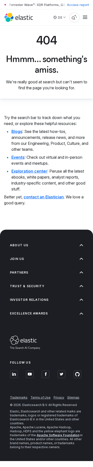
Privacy (59, 397)
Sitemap (73, 397)
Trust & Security (27, 286)
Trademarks (19, 397)
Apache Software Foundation (58, 435)
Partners (19, 272)
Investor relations (29, 300)
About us (19, 245)
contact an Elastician (44, 196)
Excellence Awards (29, 313)
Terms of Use (41, 397)
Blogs (16, 131)
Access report (78, 5)
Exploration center (29, 171)
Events (18, 157)
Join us (17, 259)
